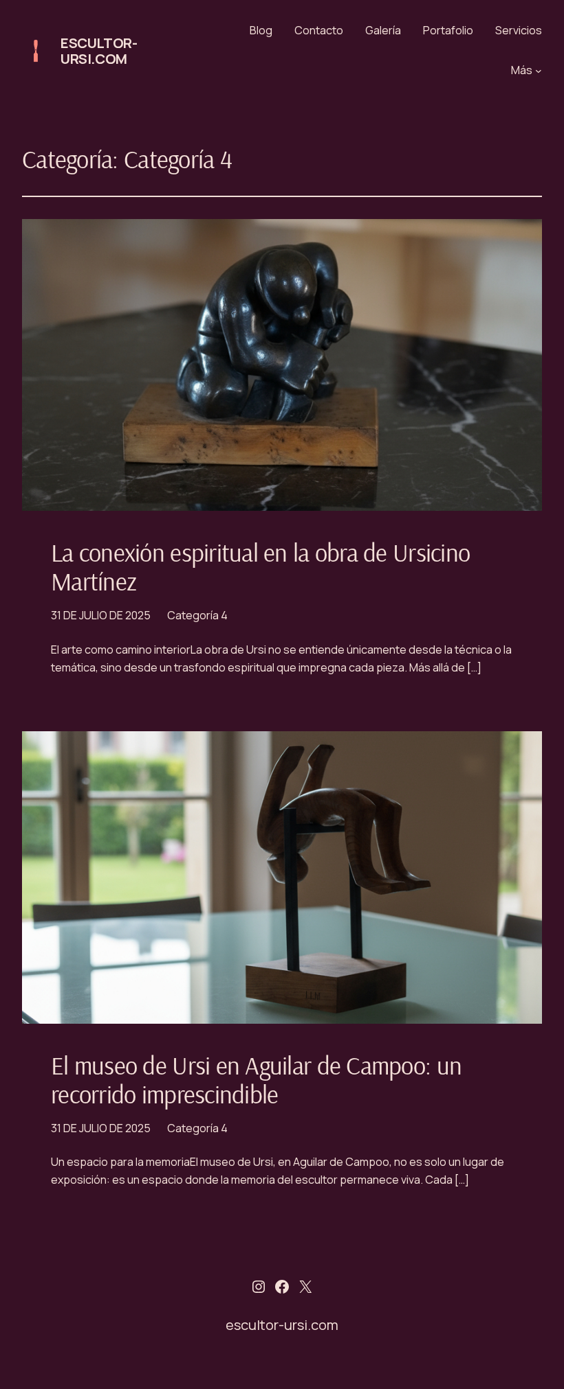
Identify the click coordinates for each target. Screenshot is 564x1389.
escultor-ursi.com (99, 51)
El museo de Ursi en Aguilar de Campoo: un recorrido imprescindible (256, 1080)
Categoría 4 (197, 615)
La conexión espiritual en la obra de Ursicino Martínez (260, 567)
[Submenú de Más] (538, 70)
